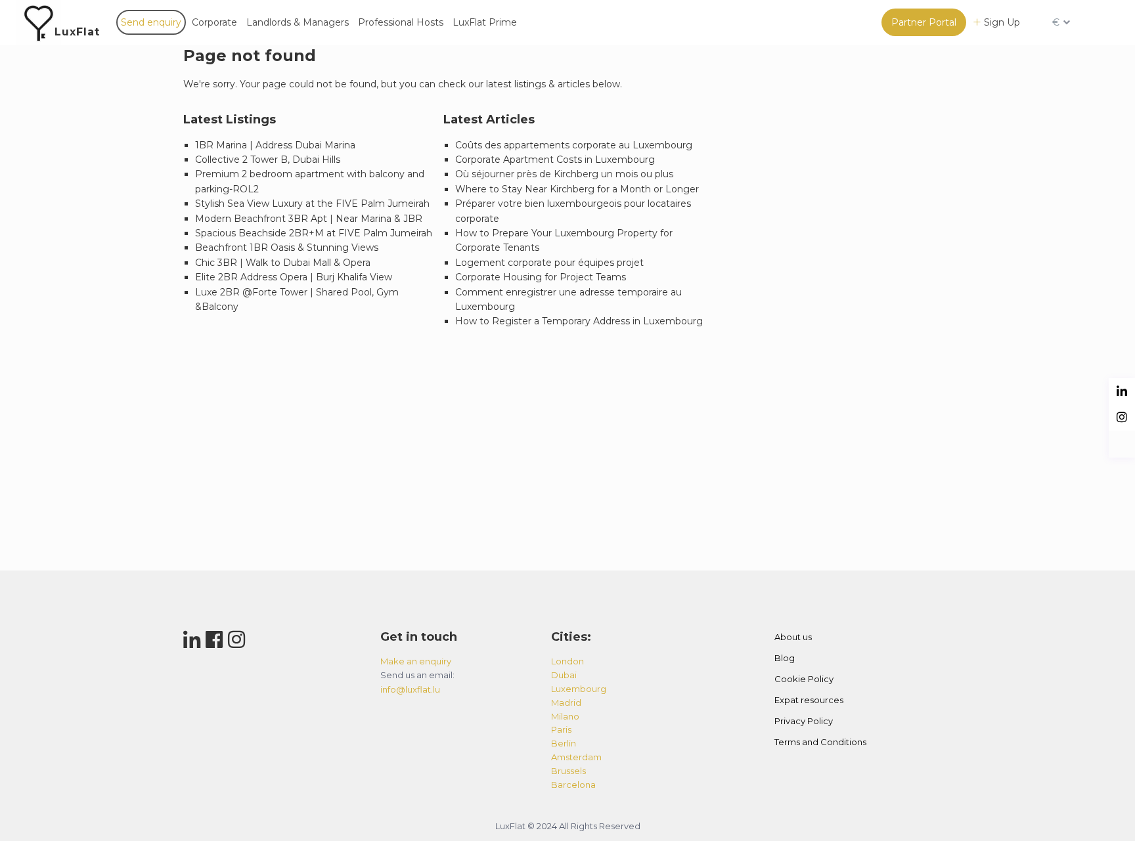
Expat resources (808, 700)
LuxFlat (77, 32)
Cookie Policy (804, 679)
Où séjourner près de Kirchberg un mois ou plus (564, 174)
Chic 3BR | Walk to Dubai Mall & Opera (282, 263)
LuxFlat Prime (485, 22)
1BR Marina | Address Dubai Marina (275, 145)
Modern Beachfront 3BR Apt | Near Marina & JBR (308, 219)
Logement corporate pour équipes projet (549, 263)
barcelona (573, 784)
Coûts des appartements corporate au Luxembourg (573, 145)
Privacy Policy (803, 721)
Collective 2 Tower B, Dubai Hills (267, 159)
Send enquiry (151, 22)
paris (561, 729)
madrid (566, 702)
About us (793, 637)
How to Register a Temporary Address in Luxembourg (579, 321)
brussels (568, 771)
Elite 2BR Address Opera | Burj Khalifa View (293, 277)
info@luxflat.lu (410, 689)
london (567, 661)
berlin (563, 743)
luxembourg (578, 688)
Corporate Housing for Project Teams (540, 277)
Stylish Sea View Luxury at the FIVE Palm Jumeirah (312, 203)
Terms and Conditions (820, 742)
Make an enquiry (415, 661)
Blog (784, 658)
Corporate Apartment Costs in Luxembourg (555, 159)
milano (565, 716)
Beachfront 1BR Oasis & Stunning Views (286, 247)
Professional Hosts (400, 22)
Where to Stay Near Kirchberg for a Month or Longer (577, 189)
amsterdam (576, 757)
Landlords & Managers (297, 22)
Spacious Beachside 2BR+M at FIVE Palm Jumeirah (313, 233)
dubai (564, 675)
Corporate (214, 22)
